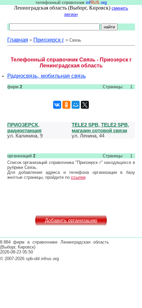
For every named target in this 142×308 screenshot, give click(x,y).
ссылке (78, 177)
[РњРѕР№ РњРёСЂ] (76, 104)
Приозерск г (48, 39)
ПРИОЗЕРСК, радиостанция (24, 127)
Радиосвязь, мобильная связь (46, 75)
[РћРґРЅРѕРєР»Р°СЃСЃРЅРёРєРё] (66, 104)
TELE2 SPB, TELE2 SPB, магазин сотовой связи (100, 127)
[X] (85, 104)
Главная (17, 39)
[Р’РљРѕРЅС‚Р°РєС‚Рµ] (57, 104)
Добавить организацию (71, 220)
